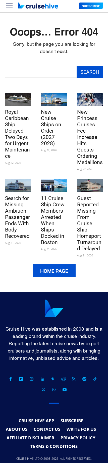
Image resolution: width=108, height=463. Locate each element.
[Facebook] (11, 379)
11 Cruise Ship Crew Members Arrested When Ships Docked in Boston (53, 220)
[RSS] (74, 379)
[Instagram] (32, 379)
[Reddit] (63, 379)
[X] (43, 390)
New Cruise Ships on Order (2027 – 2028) (51, 127)
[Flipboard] (21, 379)
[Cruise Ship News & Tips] (38, 5)
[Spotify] (84, 379)
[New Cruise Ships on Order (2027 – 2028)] (54, 99)
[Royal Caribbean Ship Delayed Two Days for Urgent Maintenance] (18, 99)
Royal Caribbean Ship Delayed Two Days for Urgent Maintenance (17, 134)
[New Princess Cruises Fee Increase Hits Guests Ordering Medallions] (90, 99)
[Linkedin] (42, 379)
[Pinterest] (53, 379)
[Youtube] (65, 390)
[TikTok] (95, 379)
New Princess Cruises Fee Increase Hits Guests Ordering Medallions (90, 137)
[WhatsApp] (54, 390)
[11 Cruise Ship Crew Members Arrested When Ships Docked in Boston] (54, 185)
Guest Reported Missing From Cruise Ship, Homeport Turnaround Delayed (89, 223)
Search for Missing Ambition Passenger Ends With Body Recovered (17, 217)
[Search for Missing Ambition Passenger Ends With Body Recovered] (18, 185)
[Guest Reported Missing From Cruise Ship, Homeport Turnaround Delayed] (90, 185)
